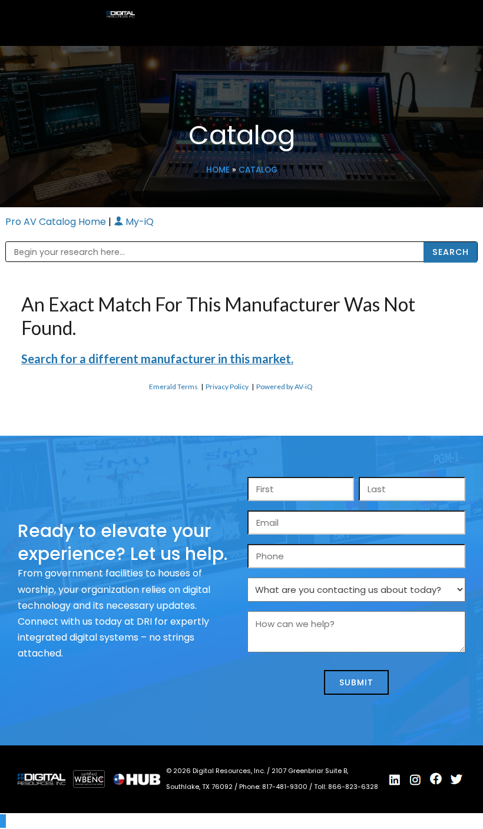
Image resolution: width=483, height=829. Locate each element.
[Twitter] (456, 779)
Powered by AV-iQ (284, 386)
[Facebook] (436, 779)
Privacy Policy (227, 386)
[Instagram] (415, 779)
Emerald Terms (173, 386)
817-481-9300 (285, 786)
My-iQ (138, 221)
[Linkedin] (394, 779)
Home (218, 169)
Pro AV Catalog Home (56, 221)
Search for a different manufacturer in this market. (157, 359)
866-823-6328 (353, 786)
